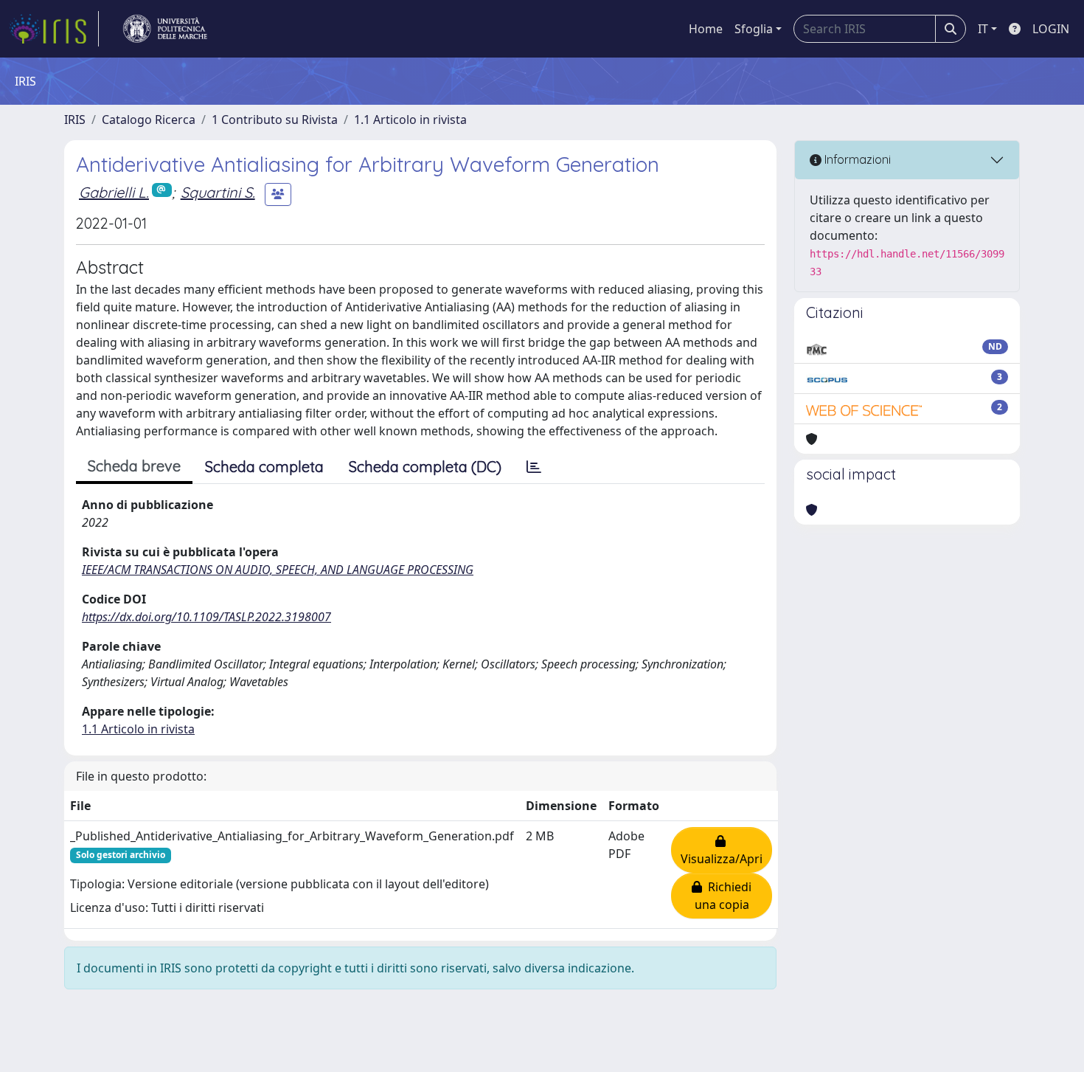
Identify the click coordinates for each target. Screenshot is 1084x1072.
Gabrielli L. (114, 192)
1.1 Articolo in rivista (410, 119)
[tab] (534, 467)
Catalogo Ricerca (148, 119)
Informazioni (856, 159)
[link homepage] (54, 28)
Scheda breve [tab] (134, 466)
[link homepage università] (165, 28)
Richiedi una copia (723, 896)
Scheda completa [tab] (264, 466)
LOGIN (1050, 29)
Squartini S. (218, 192)
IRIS (75, 119)
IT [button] (983, 29)
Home (706, 29)
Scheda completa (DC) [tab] (425, 466)
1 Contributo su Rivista (275, 119)
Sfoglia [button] (753, 29)
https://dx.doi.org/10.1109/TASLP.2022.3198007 (206, 617)
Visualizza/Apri (721, 850)
